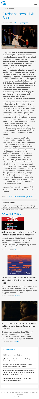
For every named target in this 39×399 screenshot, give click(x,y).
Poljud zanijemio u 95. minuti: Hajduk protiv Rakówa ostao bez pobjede (17, 379)
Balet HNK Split (17, 197)
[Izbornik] (36, 4)
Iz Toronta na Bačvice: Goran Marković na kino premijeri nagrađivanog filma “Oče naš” (19, 326)
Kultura (16, 23)
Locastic (22, 397)
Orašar (31, 197)
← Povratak (9, 9)
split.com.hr (3, 3)
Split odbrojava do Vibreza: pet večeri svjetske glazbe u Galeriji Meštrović (18, 360)
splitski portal (24, 23)
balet (10, 197)
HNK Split (25, 197)
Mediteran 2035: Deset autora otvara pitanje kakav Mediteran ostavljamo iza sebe (19, 280)
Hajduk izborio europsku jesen (13, 355)
